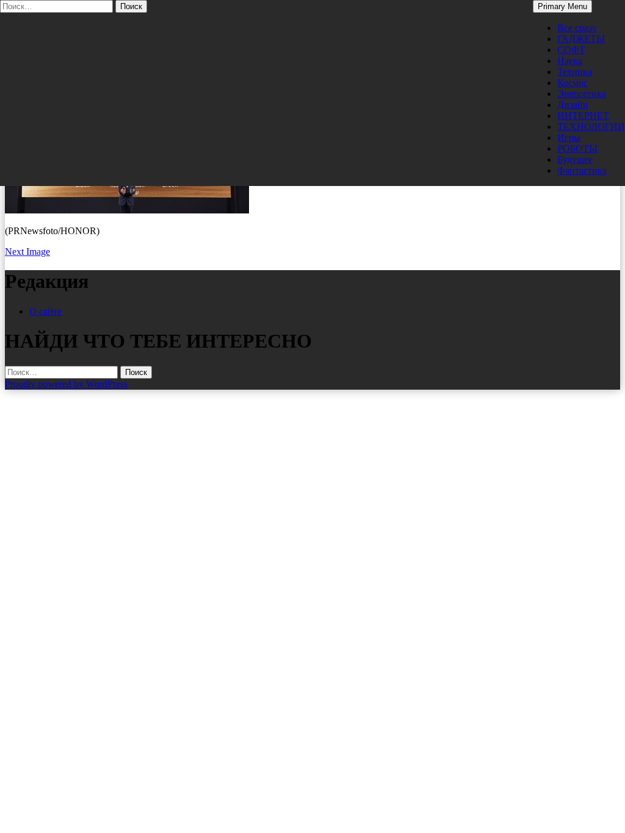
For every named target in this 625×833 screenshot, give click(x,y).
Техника (574, 71)
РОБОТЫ (577, 148)
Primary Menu (562, 6)
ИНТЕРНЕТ (583, 115)
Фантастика (582, 170)
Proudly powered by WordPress (66, 384)
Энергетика (581, 93)
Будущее (575, 159)
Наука (569, 60)
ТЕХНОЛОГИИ (591, 126)
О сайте (45, 311)
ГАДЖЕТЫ (581, 39)
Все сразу (577, 28)
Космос (572, 82)
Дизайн (572, 104)
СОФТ (571, 50)
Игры (568, 137)
